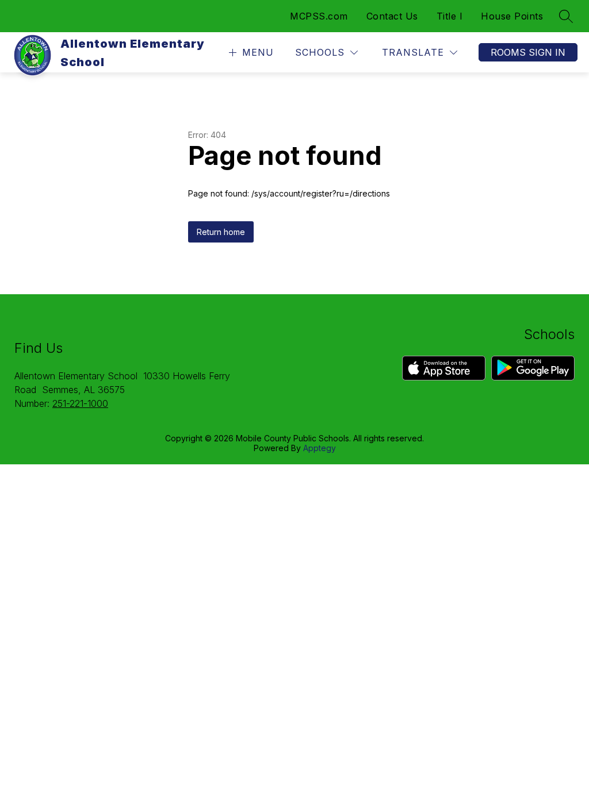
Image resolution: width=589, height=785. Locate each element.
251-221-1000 (80, 403)
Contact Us (392, 16)
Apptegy (319, 448)
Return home (221, 232)
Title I (450, 16)
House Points (512, 16)
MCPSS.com (319, 16)
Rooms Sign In (528, 52)
